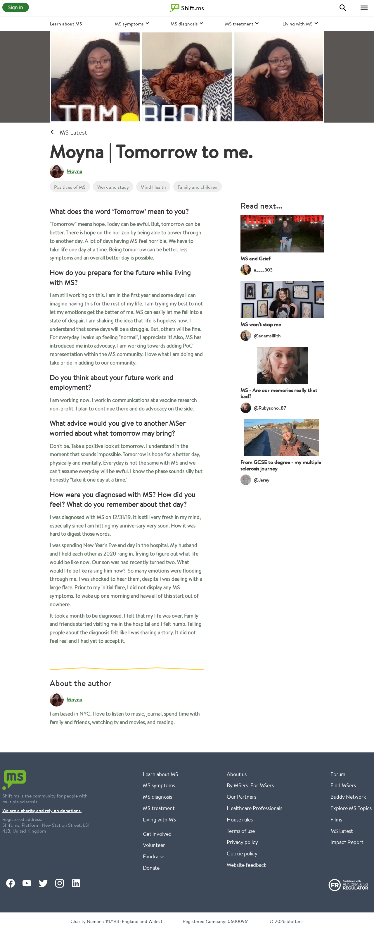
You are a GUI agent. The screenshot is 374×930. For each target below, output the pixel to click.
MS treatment (159, 808)
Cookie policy (242, 853)
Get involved (157, 833)
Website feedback (246, 864)
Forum (337, 774)
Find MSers (343, 785)
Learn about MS (66, 23)
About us (237, 774)
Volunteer (154, 844)
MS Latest (341, 830)
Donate (151, 867)
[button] (364, 8)
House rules (240, 819)
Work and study (113, 187)
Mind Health (153, 187)
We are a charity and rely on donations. (42, 810)
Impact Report (346, 841)
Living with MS (159, 819)
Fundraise (153, 856)
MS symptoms (159, 785)
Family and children (197, 187)
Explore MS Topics (351, 808)
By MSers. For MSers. (251, 785)
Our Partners (241, 796)
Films (336, 819)
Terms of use (241, 830)
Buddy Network (348, 796)
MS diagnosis (157, 796)
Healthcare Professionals (254, 808)
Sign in (15, 7)
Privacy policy (242, 841)
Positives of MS (70, 187)
